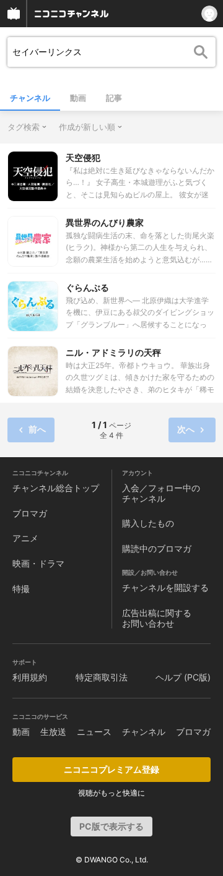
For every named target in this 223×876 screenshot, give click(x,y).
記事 (114, 98)
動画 (78, 98)
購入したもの (148, 523)
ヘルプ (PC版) (183, 677)
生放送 (53, 731)
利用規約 (29, 677)
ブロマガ (29, 513)
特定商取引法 (102, 677)
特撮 (21, 588)
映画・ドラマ (38, 563)
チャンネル (30, 98)
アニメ (25, 538)
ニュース (94, 731)
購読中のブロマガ (156, 548)
